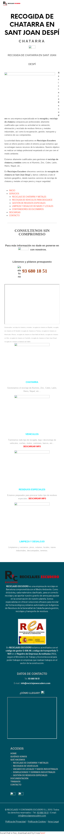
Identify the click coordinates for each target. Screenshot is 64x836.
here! (42, 833)
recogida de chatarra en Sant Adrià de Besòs (31, 334)
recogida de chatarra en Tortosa (31, 331)
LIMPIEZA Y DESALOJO (32, 541)
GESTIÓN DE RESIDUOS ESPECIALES (29, 203)
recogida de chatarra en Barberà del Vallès (17, 341)
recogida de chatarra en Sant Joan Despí (44, 338)
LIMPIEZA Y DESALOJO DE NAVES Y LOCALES (32, 206)
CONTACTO (14, 215)
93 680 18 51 (34, 678)
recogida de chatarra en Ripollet (42, 327)
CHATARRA (32, 382)
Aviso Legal (53, 821)
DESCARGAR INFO (32, 446)
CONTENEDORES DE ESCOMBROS (28, 209)
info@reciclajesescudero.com (35, 683)
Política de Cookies (37, 821)
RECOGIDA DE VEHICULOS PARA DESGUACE (32, 200)
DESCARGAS (15, 212)
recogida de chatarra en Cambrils (20, 338)
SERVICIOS (14, 193)
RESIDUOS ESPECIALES (32, 489)
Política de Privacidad (15, 821)
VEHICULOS (32, 434)
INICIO (12, 190)
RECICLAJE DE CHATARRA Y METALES (29, 196)
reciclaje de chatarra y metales (22, 327)
